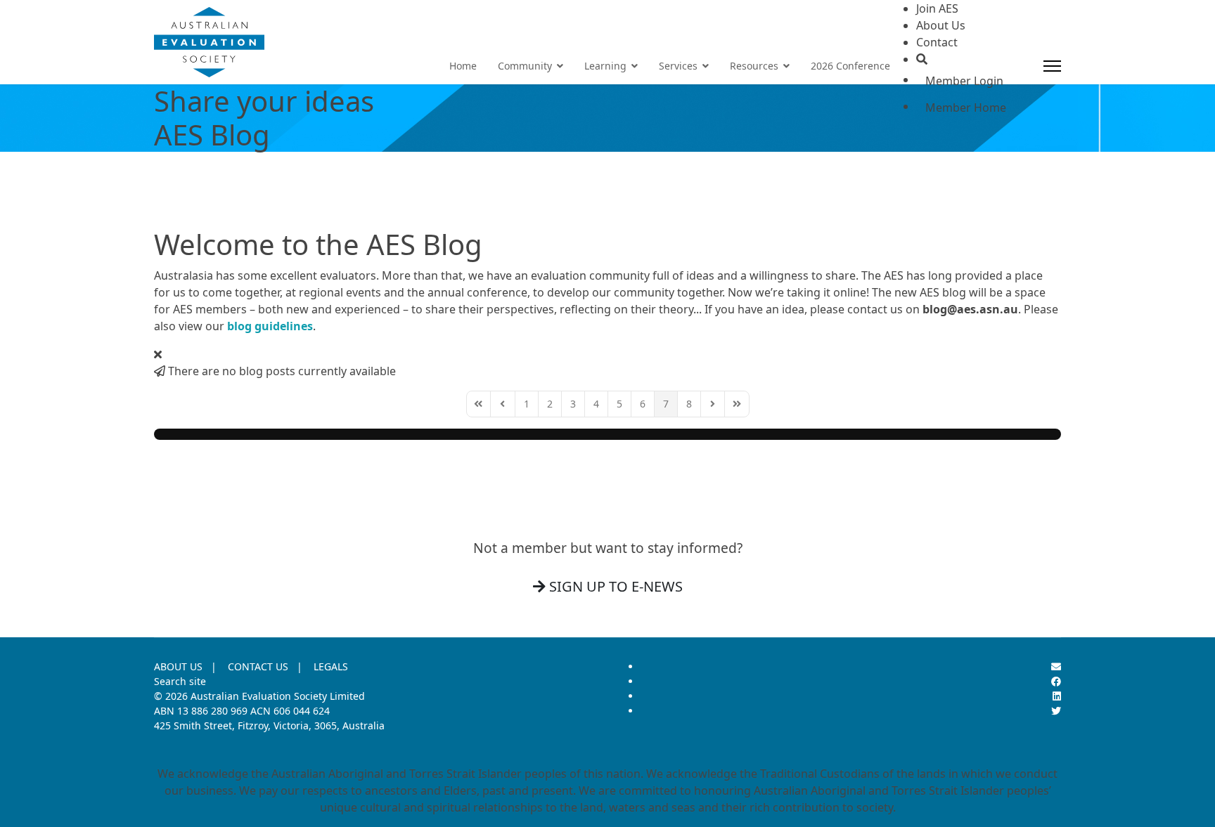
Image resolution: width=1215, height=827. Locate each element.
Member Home (965, 107)
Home (463, 65)
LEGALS (331, 666)
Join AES (937, 8)
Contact (937, 42)
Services (678, 65)
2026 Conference (850, 65)
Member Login (964, 81)
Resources (754, 65)
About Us (940, 25)
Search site (180, 681)
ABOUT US (178, 666)
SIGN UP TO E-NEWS (614, 586)
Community (525, 65)
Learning (605, 65)
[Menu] (1052, 66)
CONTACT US (258, 666)
